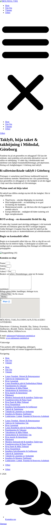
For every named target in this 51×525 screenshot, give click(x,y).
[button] (25, 67)
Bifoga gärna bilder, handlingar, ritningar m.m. (19, 291)
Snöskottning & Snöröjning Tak (18, 390)
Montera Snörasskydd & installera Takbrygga (24, 397)
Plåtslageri (9, 395)
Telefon (3, 266)
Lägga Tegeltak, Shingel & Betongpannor (22, 376)
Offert (7, 12)
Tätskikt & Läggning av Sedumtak (19, 411)
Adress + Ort (5, 271)
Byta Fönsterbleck (12, 404)
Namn (3, 263)
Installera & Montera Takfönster (18, 414)
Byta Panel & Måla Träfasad (17, 402)
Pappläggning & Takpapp (15, 386)
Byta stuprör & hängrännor (16, 393)
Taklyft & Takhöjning (14, 409)
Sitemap (3, 524)
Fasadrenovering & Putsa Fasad (18, 400)
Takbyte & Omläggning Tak (17, 379)
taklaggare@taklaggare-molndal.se (21, 336)
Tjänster (8, 10)
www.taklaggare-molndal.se (17, 338)
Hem (7, 5)
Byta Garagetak (11, 381)
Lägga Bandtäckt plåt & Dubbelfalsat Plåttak (23, 383)
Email (2, 269)
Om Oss (8, 8)
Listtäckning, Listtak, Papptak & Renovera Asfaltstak (27, 416)
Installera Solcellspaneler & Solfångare (21, 407)
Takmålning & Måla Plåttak (16, 388)
